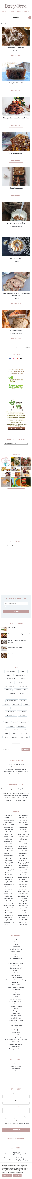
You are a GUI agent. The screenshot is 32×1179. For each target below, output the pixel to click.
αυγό (11, 682)
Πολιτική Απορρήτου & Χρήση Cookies (16, 1154)
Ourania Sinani (17, 85)
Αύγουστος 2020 (23, 841)
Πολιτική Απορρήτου (23, 606)
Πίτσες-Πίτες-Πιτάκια (16, 999)
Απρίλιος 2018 (23, 874)
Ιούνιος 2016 (8, 901)
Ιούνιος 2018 (23, 872)
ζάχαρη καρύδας (21, 697)
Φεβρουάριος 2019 (23, 863)
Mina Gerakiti (17, 156)
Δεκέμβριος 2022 (23, 815)
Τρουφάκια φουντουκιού (16, 48)
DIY (16, 939)
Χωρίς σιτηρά (16, 1046)
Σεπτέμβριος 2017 (8, 884)
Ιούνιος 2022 (23, 820)
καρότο (16, 708)
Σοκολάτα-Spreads (16, 1015)
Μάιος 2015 (8, 912)
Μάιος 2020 (8, 846)
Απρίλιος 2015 (23, 912)
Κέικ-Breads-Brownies (16, 977)
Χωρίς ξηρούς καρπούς (16, 1044)
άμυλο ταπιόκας (10, 671)
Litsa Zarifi (17, 191)
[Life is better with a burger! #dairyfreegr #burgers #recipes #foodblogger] (26, 482)
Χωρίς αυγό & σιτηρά (16, 1037)
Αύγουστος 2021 (8, 829)
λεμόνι (18, 719)
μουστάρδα (21, 726)
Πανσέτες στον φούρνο (21, 795)
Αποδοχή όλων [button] (17, 1175)
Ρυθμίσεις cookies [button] (7, 1175)
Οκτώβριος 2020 (23, 839)
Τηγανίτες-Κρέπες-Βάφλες (16, 1020)
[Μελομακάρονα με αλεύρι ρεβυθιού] (16, 106)
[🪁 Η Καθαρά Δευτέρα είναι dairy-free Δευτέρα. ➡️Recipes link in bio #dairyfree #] (16, 482)
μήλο (6, 722)
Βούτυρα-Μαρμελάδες (16, 958)
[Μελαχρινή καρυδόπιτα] (16, 71)
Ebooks (16, 942)
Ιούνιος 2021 (8, 832)
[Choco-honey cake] (16, 176)
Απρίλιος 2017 (23, 889)
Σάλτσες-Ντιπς (16, 1011)
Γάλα (16, 961)
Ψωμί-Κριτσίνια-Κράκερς (16, 1049)
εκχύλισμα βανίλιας (21, 689)
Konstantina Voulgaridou (17, 226)
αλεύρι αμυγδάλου (20, 675)
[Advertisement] (16, 516)
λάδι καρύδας (8, 719)
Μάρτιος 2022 (23, 822)
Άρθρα (16, 956)
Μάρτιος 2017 (9, 891)
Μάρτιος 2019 (9, 863)
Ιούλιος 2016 (23, 898)
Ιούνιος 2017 (23, 886)
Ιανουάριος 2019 (8, 865)
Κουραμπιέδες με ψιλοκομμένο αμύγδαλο (16, 771)
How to (16, 944)
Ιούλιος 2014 (8, 924)
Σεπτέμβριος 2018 (8, 870)
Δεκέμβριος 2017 (23, 879)
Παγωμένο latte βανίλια (16, 223)
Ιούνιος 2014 (23, 924)
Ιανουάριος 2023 (8, 815)
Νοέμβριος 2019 (8, 853)
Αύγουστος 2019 (23, 855)
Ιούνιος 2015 (23, 910)
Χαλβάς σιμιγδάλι (16, 258)
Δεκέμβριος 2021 (8, 827)
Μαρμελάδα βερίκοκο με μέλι (21, 793)
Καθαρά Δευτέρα (16, 975)
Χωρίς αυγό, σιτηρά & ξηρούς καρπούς (16, 1039)
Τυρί (16, 1027)
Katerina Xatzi (17, 120)
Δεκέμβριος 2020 (23, 836)
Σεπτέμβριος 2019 (8, 855)
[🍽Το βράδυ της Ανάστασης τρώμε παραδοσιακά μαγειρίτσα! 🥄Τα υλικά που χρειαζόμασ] (16, 461)
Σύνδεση (16, 1064)
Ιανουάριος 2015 (8, 917)
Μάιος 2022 (8, 822)
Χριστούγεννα (16, 1032)
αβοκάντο (23, 671)
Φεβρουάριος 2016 (8, 905)
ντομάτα (16, 730)
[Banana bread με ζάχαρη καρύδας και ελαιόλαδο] (16, 281)
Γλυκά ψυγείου (16, 965)
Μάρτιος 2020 (9, 848)
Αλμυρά (16, 953)
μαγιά (14, 722)
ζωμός (23, 700)
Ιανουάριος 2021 (8, 836)
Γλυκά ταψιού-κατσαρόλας (16, 963)
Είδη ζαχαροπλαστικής (16, 968)
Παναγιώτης (7, 795)
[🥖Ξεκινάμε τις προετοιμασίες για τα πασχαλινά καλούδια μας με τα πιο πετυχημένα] (16, 472)
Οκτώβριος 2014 (23, 920)
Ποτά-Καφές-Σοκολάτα (16, 1001)
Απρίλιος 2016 (9, 903)
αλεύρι (8, 675)
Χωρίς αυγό (16, 1034)
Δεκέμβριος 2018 (23, 865)
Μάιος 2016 (23, 901)
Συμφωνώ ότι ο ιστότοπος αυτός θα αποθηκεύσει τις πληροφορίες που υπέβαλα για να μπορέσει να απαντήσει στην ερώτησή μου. (16, 1118)
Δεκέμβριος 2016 (23, 893)
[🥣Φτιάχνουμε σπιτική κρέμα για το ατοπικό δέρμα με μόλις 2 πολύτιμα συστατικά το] (5, 482)
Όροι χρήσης (16, 1152)
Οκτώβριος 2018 (23, 867)
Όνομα (16, 1094)
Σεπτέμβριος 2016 (23, 896)
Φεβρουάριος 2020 (23, 848)
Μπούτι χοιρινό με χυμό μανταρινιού (19, 634)
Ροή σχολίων (16, 1068)
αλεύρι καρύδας (11, 678)
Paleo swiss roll (22, 798)
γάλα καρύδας (23, 686)
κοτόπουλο (22, 711)
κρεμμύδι (22, 715)
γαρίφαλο (8, 689)
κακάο (26, 704)
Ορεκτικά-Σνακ (16, 989)
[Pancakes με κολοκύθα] (16, 141)
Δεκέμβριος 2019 (23, 851)
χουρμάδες (24, 737)
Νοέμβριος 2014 (8, 920)
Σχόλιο (16, 1107)
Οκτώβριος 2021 (23, 827)
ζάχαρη (21, 693)
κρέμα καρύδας (11, 715)
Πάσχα (16, 996)
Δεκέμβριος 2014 (23, 917)
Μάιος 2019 (8, 860)
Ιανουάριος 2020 (8, 851)
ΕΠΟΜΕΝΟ (27, 347)
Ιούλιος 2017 (8, 886)
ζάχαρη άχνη (9, 697)
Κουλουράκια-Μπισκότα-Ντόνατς (16, 980)
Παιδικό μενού (16, 994)
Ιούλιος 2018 (8, 872)
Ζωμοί (16, 973)
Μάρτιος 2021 (9, 834)
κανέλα (7, 708)
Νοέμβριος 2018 (8, 867)
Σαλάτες (16, 1008)
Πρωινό (16, 1003)
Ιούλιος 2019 (8, 858)
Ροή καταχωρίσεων (16, 1066)
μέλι (26, 719)
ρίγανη (6, 737)
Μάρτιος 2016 (23, 903)
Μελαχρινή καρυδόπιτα (16, 83)
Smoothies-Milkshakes (16, 949)
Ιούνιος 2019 (23, 858)
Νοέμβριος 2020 (8, 839)
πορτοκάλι (24, 733)
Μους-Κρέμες (16, 984)
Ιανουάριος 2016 (23, 905)
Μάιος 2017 (8, 889)
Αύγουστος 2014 (23, 922)
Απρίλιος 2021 (23, 832)
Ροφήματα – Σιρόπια (16, 1006)
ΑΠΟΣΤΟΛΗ (16, 1130)
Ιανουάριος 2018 (8, 879)
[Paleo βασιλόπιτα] (16, 319)
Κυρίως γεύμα (16, 982)
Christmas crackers (13, 627)
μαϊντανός (24, 722)
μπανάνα (6, 730)
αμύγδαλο (23, 678)
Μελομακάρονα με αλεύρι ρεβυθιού (16, 118)
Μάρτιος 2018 (9, 877)
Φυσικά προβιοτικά (16, 1030)
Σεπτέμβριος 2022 (8, 820)
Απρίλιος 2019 (23, 860)
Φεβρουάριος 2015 (23, 915)
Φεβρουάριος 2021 (23, 834)
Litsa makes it (16, 946)
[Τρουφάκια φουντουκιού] (16, 36)
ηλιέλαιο (6, 704)
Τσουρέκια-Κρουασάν (16, 1025)
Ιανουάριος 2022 (23, 825)
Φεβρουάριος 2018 (23, 877)
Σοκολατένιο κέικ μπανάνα (16, 764)
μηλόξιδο (10, 726)
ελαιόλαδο (12, 693)
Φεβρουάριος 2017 (23, 891)
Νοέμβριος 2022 (8, 817)
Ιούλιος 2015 (8, 910)
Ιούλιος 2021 (23, 829)
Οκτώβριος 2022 (23, 817)
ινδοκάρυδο (16, 704)
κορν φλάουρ (10, 711)
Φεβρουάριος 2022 (8, 825)
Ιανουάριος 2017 (8, 893)
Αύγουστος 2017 (23, 884)
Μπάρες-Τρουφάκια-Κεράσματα (16, 987)
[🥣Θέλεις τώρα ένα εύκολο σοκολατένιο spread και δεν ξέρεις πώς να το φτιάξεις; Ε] (26, 472)
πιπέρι (6, 733)
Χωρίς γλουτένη (16, 1041)
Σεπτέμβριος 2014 (8, 922)
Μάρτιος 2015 (9, 915)
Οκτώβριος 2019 (23, 853)
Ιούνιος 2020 (23, 843)
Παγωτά (16, 992)
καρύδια (25, 708)
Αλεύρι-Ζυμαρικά (16, 951)
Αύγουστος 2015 (23, 908)
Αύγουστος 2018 (23, 870)
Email (16, 1100)
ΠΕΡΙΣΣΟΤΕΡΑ (16, 55)
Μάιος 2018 (8, 874)
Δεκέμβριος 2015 (8, 908)
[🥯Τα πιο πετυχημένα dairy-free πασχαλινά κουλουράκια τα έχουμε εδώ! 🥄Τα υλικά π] (5, 472)
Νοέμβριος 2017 (8, 882)
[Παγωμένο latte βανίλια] (16, 211)
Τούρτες (16, 1022)
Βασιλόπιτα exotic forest (15, 647)
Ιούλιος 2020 (8, 843)
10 (21, 347)
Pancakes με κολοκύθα (16, 153)
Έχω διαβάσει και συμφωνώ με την (16, 606)
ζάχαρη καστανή (11, 700)
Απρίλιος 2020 (23, 846)
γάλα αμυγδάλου (9, 686)
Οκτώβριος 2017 (23, 882)
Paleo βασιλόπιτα (16, 330)
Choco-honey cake (16, 188)
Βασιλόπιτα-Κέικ (21, 800)
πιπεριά (14, 733)
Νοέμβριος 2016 (8, 896)
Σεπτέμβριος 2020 (8, 841)
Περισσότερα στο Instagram (16, 489)
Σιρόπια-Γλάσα (16, 1013)
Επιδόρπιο (16, 970)
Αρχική (3, 23)
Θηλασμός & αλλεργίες (21, 1160)
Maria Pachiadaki (17, 50)
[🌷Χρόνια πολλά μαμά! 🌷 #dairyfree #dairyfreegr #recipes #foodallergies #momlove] (5, 461)
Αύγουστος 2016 (8, 898)
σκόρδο (14, 737)
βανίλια (20, 682)
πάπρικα (26, 730)
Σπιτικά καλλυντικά (16, 1018)
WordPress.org (16, 1071)
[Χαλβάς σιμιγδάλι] (16, 246)
